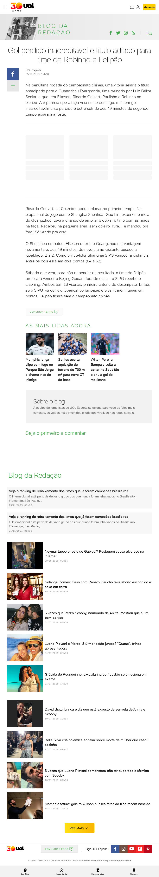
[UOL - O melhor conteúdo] (22, 7)
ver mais (77, 828)
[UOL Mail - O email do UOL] (132, 7)
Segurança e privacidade (117, 860)
